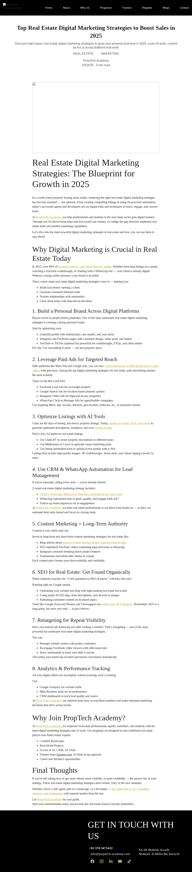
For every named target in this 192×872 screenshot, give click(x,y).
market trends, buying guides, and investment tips (94, 542)
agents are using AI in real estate (129, 423)
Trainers (127, 7)
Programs (106, 7)
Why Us (84, 7)
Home (48, 7)
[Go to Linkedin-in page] (111, 861)
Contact (184, 7)
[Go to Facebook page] (92, 861)
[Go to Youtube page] (120, 861)
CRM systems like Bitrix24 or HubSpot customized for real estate (81, 494)
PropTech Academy (48, 217)
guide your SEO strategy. (117, 604)
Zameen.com (64, 754)
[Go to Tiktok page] (129, 861)
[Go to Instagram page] (102, 861)
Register (147, 7)
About (66, 7)
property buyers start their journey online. (85, 266)
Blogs (166, 7)
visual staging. (104, 427)
